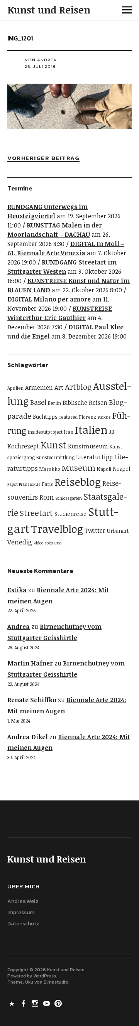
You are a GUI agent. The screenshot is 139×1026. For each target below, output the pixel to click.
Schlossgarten (68, 498)
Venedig (19, 541)
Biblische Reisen (85, 402)
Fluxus (104, 417)
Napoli (104, 469)
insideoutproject (45, 432)
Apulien (15, 388)
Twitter (95, 530)
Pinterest (58, 1003)
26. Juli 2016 (40, 66)
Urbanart (118, 530)
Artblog (78, 386)
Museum (78, 467)
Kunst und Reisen (48, 9)
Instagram (35, 1003)
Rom (46, 497)
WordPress (44, 975)
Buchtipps (45, 416)
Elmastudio (56, 982)
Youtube (47, 1003)
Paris (47, 484)
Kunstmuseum (88, 446)
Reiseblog (77, 481)
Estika (17, 590)
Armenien (39, 387)
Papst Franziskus (24, 484)
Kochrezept (23, 446)
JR (111, 431)
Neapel (121, 468)
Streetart (36, 512)
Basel (38, 402)
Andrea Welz (23, 901)
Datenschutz (23, 924)
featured (68, 417)
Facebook (24, 1003)
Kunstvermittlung (55, 457)
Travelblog (57, 528)
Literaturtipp (94, 457)
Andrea (18, 626)
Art (58, 387)
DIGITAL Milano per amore (49, 299)
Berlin (54, 403)
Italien (91, 429)
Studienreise (70, 513)
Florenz (87, 417)
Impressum (20, 912)
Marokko (49, 469)
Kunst (53, 444)
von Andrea (41, 60)
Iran (68, 432)
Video (38, 543)
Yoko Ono (53, 543)
